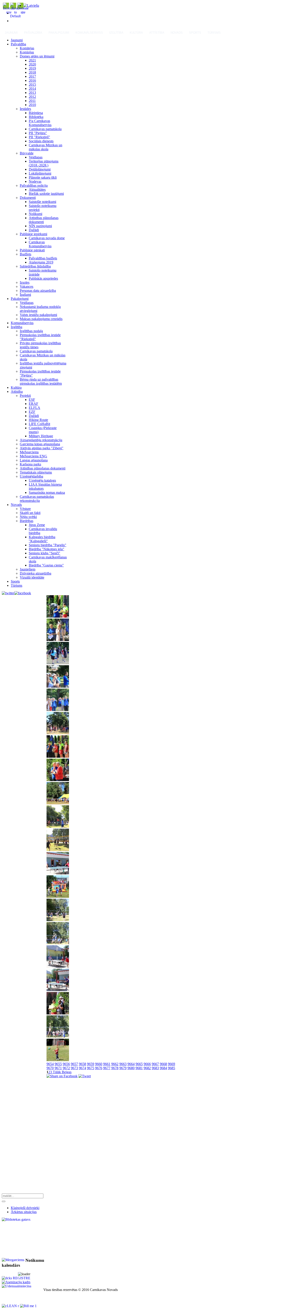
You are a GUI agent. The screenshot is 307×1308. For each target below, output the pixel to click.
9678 (114, 1068)
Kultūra (136, 32)
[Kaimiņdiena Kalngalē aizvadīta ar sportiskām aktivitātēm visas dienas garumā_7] (58, 756)
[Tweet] (84, 1076)
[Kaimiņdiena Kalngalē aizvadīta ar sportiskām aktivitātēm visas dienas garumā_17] (58, 990)
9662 (114, 1064)
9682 (147, 1068)
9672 (66, 1068)
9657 (74, 1064)
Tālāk (57, 1072)
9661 (106, 1064)
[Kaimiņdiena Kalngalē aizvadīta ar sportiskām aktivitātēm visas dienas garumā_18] (58, 1013)
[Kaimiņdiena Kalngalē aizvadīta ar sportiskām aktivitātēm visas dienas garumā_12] (58, 873)
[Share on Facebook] (62, 1076)
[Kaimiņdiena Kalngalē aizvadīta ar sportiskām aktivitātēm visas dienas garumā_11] (58, 850)
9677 (106, 1068)
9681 (139, 1068)
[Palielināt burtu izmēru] (9, 12)
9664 (131, 1064)
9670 (50, 1068)
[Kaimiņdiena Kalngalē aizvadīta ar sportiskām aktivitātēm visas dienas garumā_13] (58, 896)
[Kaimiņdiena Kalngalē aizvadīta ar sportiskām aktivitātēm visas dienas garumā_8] (58, 780)
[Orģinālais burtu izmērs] (15, 16)
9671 (58, 1068)
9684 (163, 1068)
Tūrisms (214, 32)
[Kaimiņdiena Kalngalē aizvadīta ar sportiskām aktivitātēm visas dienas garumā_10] (58, 826)
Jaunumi (11, 32)
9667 (155, 1064)
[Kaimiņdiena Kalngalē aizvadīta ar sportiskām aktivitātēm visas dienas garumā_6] (58, 733)
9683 (155, 1068)
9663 (123, 1064)
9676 (98, 1068)
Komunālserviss (89, 32)
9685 (171, 1068)
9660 (98, 1064)
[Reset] (3, 1201)
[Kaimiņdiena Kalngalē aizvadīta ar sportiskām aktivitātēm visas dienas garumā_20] (58, 1060)
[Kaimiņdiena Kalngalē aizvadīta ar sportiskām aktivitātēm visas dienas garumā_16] (58, 966)
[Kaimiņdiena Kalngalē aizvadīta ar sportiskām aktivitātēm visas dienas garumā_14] (58, 920)
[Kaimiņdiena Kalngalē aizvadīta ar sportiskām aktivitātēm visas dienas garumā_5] (58, 710)
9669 (171, 1064)
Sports (195, 32)
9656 (66, 1064)
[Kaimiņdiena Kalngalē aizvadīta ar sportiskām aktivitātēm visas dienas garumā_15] (58, 943)
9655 (58, 1064)
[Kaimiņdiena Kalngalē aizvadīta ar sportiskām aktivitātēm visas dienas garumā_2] (58, 640)
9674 (82, 1068)
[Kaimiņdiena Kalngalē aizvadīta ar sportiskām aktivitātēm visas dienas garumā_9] (58, 803)
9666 (147, 1064)
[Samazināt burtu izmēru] (23, 12)
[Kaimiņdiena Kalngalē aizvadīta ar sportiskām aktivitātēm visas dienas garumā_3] (58, 663)
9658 (82, 1064)
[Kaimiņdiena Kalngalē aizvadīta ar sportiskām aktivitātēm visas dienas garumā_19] (58, 1036)
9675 (90, 1068)
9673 (74, 1068)
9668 (163, 1064)
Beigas (66, 1072)
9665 (139, 1064)
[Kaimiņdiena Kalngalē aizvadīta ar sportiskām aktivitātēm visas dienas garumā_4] (58, 686)
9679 (123, 1068)
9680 (131, 1068)
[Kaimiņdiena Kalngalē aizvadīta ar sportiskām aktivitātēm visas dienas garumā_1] (58, 616)
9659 (90, 1064)
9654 (50, 1064)
